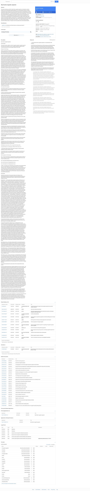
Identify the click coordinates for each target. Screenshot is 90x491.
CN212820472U (4, 394)
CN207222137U (4, 364)
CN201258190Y (4, 383)
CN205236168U (4, 370)
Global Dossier (46, 36)
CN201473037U (4, 309)
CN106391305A (4, 366)
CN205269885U (4, 390)
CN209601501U (4, 403)
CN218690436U (4, 388)
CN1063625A (4, 306)
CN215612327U (4, 392)
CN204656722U (4, 329)
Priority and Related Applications (44, 35)
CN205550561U (4, 332)
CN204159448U (4, 324)
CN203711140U (4, 319)
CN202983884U (4, 360)
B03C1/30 (4, 25)
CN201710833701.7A (5, 422)
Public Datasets (44, 489)
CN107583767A (4, 381)
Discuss (49, 36)
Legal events (49, 34)
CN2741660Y (4, 396)
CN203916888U (4, 321)
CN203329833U (4, 398)
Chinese (42, 14)
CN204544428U (4, 327)
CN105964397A (4, 335)
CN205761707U (4, 337)
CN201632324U (4, 368)
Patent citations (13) (40, 34)
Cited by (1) (45, 34)
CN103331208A (4, 316)
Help (57, 489)
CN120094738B (4, 405)
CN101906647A (4, 311)
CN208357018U (4, 401)
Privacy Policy (53, 489)
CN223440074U (4, 375)
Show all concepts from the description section (9, 483)
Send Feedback (38, 489)
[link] (13, 25)
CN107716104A (4, 362)
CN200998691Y (4, 379)
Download (49, 444)
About (33, 489)
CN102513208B (4, 377)
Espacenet (41, 36)
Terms (49, 489)
